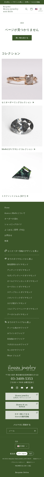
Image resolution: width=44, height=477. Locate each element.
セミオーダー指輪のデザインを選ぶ (23, 251)
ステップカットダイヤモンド (19, 292)
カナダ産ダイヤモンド (17, 303)
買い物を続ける (22, 38)
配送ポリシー (31, 462)
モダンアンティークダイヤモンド (21, 275)
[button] (26, 9)
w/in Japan (21, 454)
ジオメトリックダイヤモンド (19, 297)
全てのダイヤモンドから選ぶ (20, 259)
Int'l (30, 454)
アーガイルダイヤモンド (17, 314)
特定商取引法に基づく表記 (23, 466)
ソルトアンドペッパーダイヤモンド (22, 309)
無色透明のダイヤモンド (17, 264)
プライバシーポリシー (18, 462)
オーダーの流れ (11, 219)
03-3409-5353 (22, 378)
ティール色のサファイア (17, 328)
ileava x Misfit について (15, 213)
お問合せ (8, 235)
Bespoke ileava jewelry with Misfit (20, 459)
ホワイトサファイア (16, 333)
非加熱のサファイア (16, 339)
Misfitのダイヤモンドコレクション (17, 149)
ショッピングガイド (13, 224)
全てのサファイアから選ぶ (19, 322)
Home (7, 207)
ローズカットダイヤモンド (18, 286)
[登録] (34, 430)
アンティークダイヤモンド (18, 270)
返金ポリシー (37, 459)
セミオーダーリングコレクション (16, 102)
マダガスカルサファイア (17, 344)
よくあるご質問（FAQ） (15, 230)
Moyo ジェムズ (14, 355)
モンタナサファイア (16, 350)
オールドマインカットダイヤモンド (22, 281)
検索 (6, 241)
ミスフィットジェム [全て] (14, 196)
